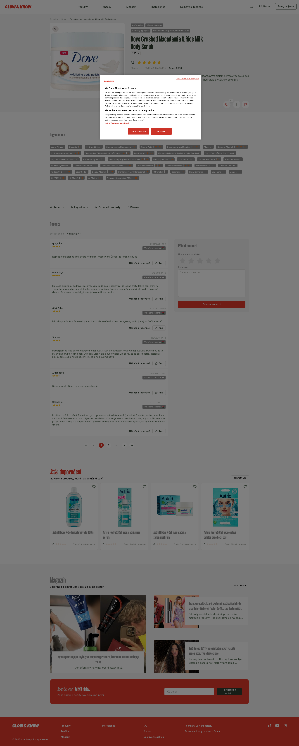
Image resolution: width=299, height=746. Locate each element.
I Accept (161, 131)
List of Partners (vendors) (117, 123)
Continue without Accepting (187, 79)
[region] (150, 107)
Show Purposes (138, 131)
